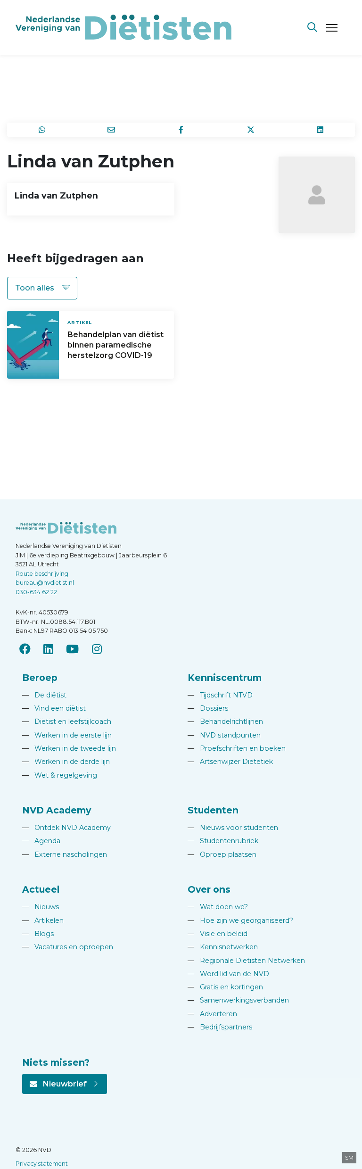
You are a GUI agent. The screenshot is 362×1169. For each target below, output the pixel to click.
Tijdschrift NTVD (220, 695)
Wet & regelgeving (59, 775)
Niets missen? (56, 1062)
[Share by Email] (112, 130)
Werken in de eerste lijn (67, 735)
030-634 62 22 (36, 592)
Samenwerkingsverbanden (238, 1000)
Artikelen (43, 920)
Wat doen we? (218, 907)
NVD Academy (56, 810)
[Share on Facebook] (181, 130)
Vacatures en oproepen (67, 947)
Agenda (41, 841)
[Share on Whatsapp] (42, 130)
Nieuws (40, 907)
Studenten (213, 810)
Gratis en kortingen (225, 987)
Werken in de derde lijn (66, 761)
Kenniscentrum (225, 677)
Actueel (40, 889)
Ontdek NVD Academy (66, 827)
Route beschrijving (42, 573)
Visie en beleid (217, 933)
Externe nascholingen (64, 854)
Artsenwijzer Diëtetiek (230, 761)
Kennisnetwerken (223, 947)
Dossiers (208, 708)
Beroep (40, 677)
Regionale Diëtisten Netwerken (246, 960)
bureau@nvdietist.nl (45, 582)
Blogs (38, 933)
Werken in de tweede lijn (69, 748)
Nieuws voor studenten (233, 827)
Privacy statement (42, 1163)
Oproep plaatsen (222, 854)
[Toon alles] (42, 288)
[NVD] (123, 26)
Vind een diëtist (54, 708)
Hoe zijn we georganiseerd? (240, 920)
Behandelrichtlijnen (225, 721)
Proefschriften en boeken (237, 748)
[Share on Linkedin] (320, 130)
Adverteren (212, 1014)
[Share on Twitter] (251, 130)
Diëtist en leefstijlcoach (66, 721)
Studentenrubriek (223, 841)
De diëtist (44, 695)
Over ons (209, 889)
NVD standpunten (224, 735)
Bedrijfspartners (220, 1027)
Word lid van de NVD (228, 974)
